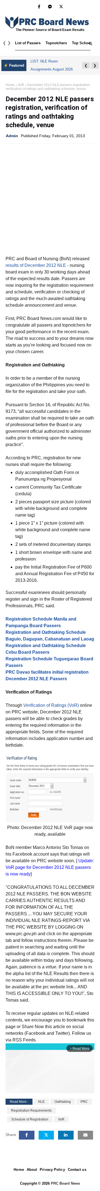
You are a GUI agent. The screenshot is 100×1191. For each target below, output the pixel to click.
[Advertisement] (50, 199)
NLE (41, 1102)
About (32, 1169)
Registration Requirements (31, 1110)
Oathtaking (62, 1102)
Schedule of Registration (29, 1119)
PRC (84, 1102)
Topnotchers (56, 43)
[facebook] (39, 6)
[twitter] (61, 6)
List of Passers (28, 43)
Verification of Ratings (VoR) (51, 705)
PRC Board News (65, 1183)
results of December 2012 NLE (36, 265)
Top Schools (83, 43)
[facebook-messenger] (50, 6)
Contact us (77, 1169)
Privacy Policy (52, 1169)
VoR (21, 85)
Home (10, 85)
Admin (12, 136)
